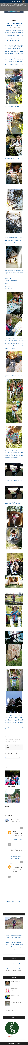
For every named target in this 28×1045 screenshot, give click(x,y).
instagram (20, 965)
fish (8, 737)
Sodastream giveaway (15, 981)
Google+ (8, 970)
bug (6, 737)
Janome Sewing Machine (16, 1002)
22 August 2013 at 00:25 (16, 821)
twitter (14, 965)
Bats (6, 767)
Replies (10, 828)
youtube (19, 970)
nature (13, 737)
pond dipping (7, 741)
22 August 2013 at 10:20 (16, 850)
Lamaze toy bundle (15, 995)
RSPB (12, 741)
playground (18, 739)
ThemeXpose (17, 1043)
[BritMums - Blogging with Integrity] (12, 1034)
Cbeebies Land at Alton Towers (11, 805)
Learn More (12, 9)
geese (10, 737)
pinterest (14, 970)
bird (14, 20)
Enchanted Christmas (10, 786)
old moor (13, 739)
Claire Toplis (15, 819)
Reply (21, 827)
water (14, 741)
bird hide (13, 736)
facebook (8, 965)
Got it (17, 9)
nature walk (8, 739)
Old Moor (9, 42)
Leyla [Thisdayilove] (13, 27)
